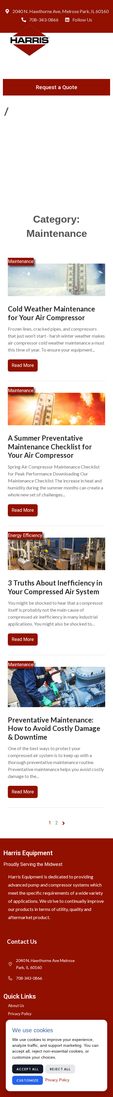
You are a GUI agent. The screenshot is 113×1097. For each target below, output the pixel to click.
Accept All (28, 1069)
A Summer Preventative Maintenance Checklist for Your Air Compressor (50, 446)
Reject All (60, 1069)
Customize (28, 1080)
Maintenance (21, 261)
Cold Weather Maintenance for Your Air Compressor (51, 313)
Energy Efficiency (25, 535)
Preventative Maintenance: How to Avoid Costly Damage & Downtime (54, 728)
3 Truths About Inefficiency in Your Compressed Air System (55, 587)
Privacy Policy (57, 1080)
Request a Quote (56, 87)
